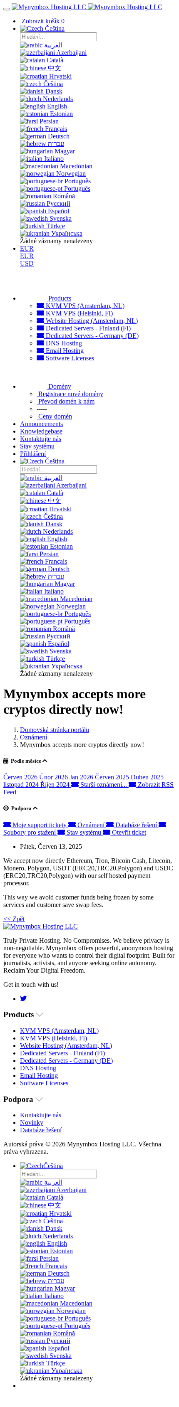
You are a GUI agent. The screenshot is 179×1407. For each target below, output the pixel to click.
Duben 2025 (147, 777)
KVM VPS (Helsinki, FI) (78, 313)
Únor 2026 (54, 777)
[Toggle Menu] (6, 9)
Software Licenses (69, 358)
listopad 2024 (21, 784)
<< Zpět (14, 918)
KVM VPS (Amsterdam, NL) (84, 305)
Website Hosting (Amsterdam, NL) (91, 320)
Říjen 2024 (55, 784)
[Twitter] (23, 998)
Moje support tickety (39, 824)
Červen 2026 (21, 777)
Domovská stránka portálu (54, 729)
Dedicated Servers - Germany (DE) (91, 335)
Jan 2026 (82, 777)
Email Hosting (64, 350)
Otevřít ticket (128, 832)
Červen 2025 (113, 777)
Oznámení (33, 737)
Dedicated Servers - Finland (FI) (87, 328)
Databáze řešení (136, 824)
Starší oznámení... (104, 784)
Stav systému (84, 832)
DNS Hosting (63, 343)
